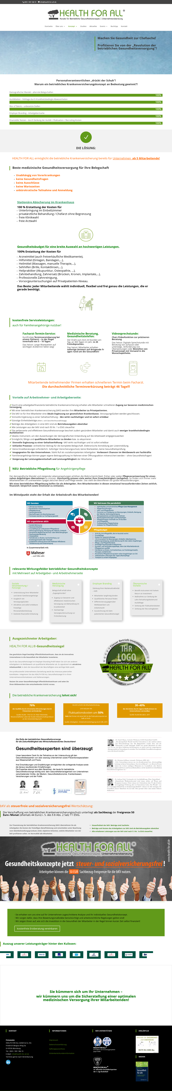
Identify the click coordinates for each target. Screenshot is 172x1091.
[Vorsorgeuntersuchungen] (86, 312)
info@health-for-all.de (20, 1054)
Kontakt (124, 26)
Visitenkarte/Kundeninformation (61, 1053)
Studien (83, 26)
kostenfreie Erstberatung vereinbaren (37, 928)
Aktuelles (93, 26)
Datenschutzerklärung (58, 1044)
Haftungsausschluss (57, 1049)
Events (102, 26)
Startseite (49, 26)
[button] (3, 956)
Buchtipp (114, 26)
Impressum (53, 1040)
